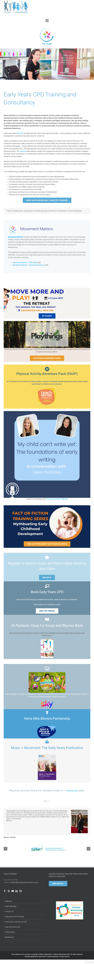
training (23, 151)
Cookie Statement (53, 950)
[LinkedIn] (16, 884)
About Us (8, 894)
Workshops (9, 930)
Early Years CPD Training (14, 910)
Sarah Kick (42, 950)
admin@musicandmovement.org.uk (24, 876)
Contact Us (9, 905)
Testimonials (10, 925)
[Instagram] (20, 884)
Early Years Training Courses (16, 915)
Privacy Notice (64, 950)
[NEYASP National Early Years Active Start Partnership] (47, 28)
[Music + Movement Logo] (16, 1)
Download (72, 792)
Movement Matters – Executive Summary (28, 267)
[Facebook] (5, 884)
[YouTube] (13, 884)
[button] (5, 841)
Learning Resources (12, 920)
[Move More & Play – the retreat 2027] (34, 291)
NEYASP (20, 133)
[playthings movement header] (47, 324)
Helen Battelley (10, 900)
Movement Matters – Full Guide (25, 264)
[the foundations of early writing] (47, 414)
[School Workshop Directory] (69, 894)
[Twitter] (9, 884)
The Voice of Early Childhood (57, 501)
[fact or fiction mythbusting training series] (47, 508)
